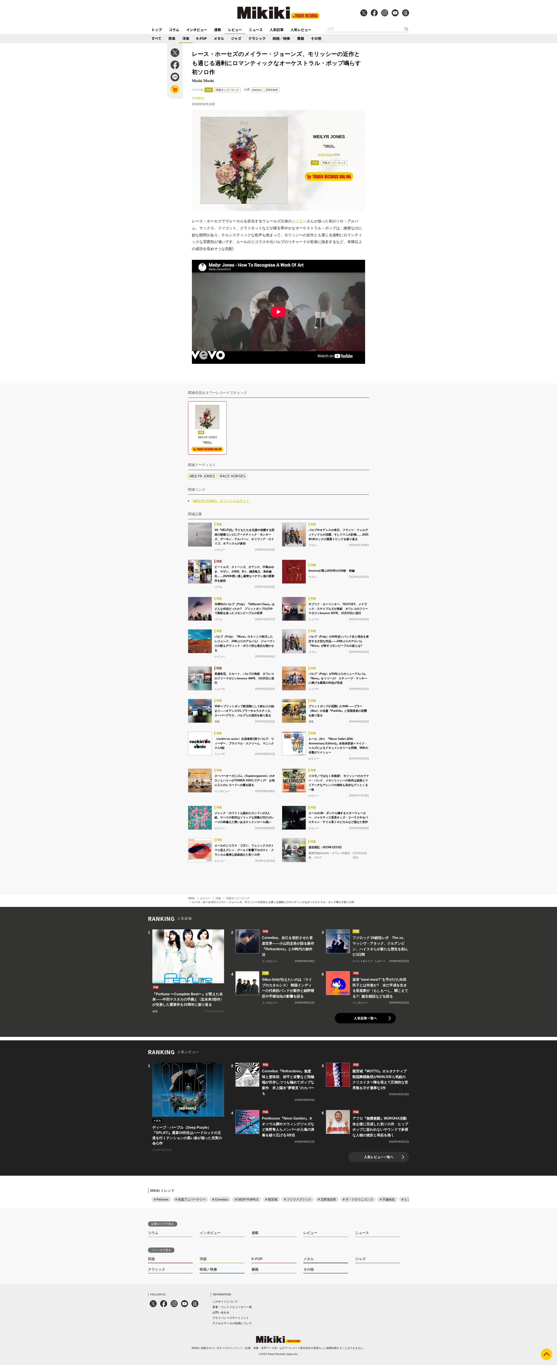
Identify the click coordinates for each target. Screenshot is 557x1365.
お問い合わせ (220, 1312)
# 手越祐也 (387, 1199)
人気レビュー (300, 29)
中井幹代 (198, 98)
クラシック (257, 38)
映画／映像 (281, 38)
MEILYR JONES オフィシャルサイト (221, 501)
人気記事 (277, 29)
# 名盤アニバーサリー (190, 1199)
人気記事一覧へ (365, 1018)
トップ (156, 29)
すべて (156, 38)
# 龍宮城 (271, 1199)
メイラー (299, 221)
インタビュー (196, 29)
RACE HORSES (233, 476)
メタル (219, 38)
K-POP (201, 38)
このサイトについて (225, 1301)
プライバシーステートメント (230, 1317)
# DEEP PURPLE (246, 1199)
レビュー (235, 29)
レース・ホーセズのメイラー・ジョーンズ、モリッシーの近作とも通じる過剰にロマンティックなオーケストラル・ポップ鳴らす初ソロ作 (273, 902)
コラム (174, 29)
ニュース (256, 29)
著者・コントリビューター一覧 (232, 1307)
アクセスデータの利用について (232, 1323)
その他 (316, 38)
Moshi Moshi (325, 154)
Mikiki (191, 898)
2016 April (272, 89)
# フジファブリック (297, 1199)
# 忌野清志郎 (327, 1199)
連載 (217, 29)
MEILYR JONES (202, 476)
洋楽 (185, 38)
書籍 (300, 38)
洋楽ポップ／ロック (227, 89)
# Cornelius (220, 1199)
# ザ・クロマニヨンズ (358, 1199)
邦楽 (171, 38)
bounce (257, 89)
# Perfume (161, 1199)
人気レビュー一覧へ (378, 1157)
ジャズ (236, 38)
